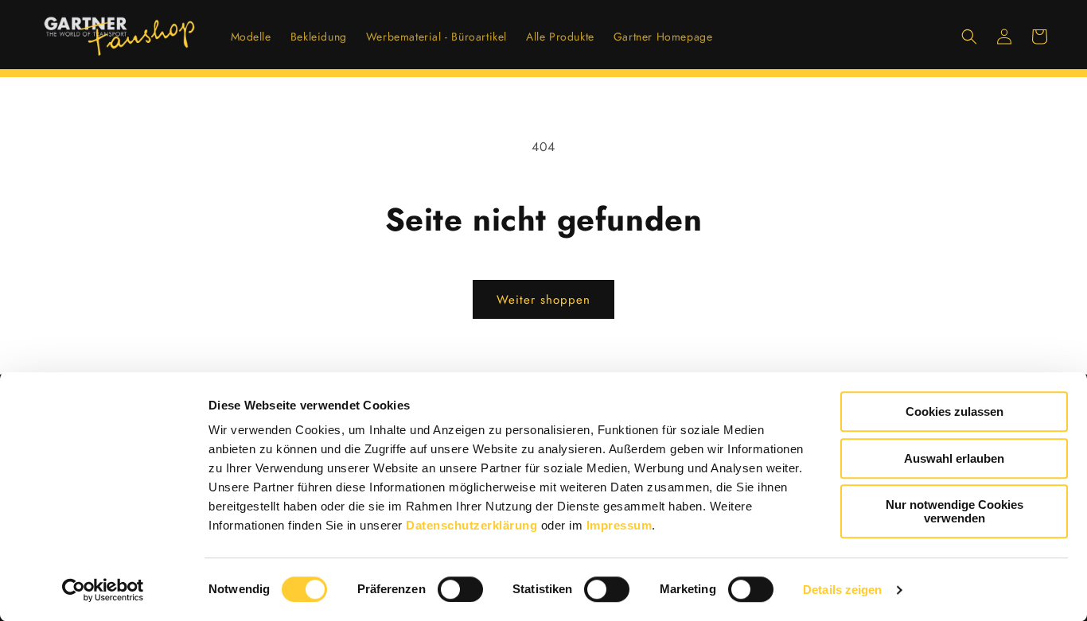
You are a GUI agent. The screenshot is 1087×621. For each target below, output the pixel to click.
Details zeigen (842, 589)
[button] (969, 36)
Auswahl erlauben (954, 458)
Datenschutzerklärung (471, 525)
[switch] (460, 589)
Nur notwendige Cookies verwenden (954, 511)
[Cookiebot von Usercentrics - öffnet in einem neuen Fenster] (103, 590)
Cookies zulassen (954, 411)
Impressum (619, 525)
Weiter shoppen (543, 300)
